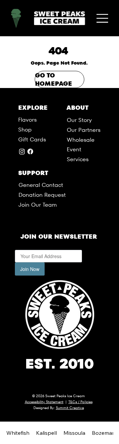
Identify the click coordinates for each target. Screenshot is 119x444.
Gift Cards (32, 139)
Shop (25, 129)
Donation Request (42, 195)
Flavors (27, 120)
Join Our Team (38, 205)
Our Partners (83, 130)
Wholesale (81, 140)
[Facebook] (30, 151)
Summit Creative (70, 407)
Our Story (79, 120)
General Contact (41, 185)
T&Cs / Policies (80, 401)
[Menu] (103, 18)
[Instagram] (22, 151)
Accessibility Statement (44, 401)
